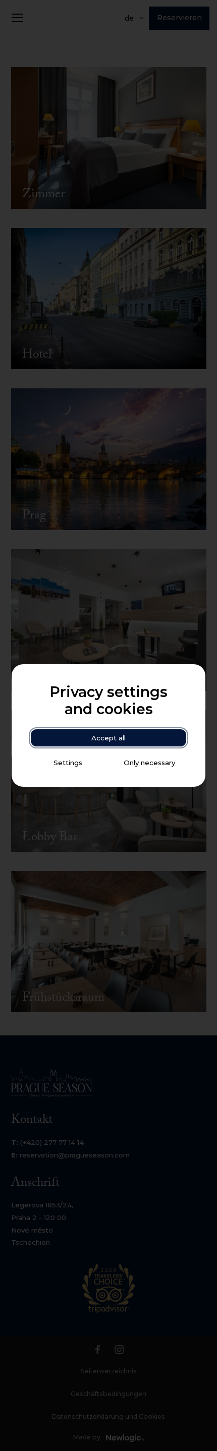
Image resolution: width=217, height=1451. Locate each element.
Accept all (108, 738)
